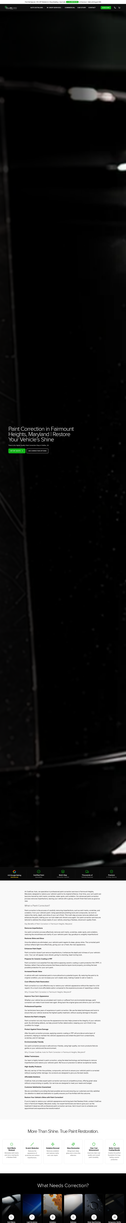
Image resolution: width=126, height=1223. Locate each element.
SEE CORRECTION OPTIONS (37, 451)
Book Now (105, 7)
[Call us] (115, 8)
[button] (37, 8)
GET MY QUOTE (15, 451)
